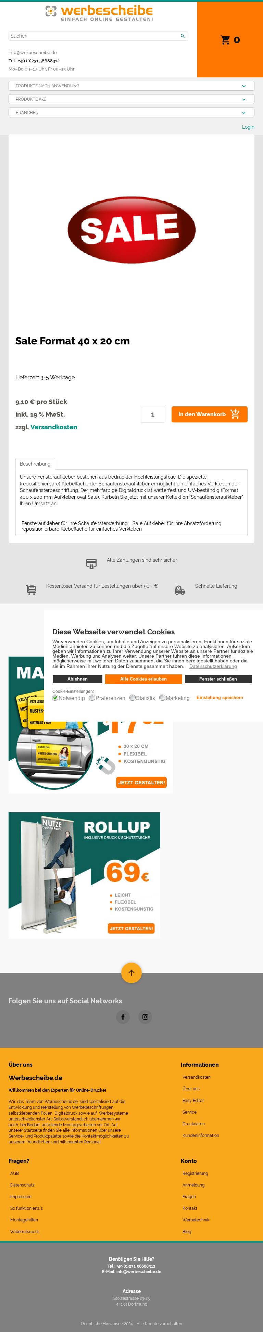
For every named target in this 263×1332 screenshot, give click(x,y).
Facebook (123, 1017)
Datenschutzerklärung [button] (213, 666)
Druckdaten (194, 1123)
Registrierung (195, 1173)
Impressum (21, 1196)
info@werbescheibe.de (33, 52)
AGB (14, 1173)
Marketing (178, 698)
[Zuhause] (99, 9)
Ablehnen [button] (77, 679)
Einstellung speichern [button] (220, 697)
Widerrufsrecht (24, 1231)
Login (248, 127)
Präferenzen (110, 698)
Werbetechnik (196, 1220)
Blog (187, 1231)
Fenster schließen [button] (218, 679)
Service (190, 1112)
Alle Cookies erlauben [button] (143, 679)
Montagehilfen (24, 1220)
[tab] (35, 464)
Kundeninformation (201, 1135)
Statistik (145, 698)
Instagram (145, 1017)
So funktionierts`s (26, 1208)
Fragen (189, 1196)
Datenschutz (22, 1185)
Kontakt (190, 1208)
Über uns (191, 1089)
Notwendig (72, 698)
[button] (186, 667)
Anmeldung (193, 1185)
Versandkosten (53, 427)
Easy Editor (193, 1100)
